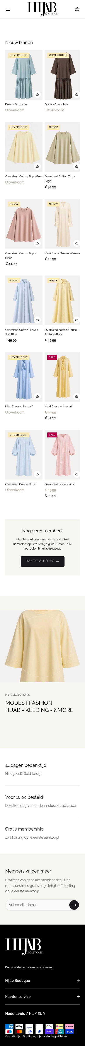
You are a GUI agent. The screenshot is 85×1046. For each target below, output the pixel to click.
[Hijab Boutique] (42, 9)
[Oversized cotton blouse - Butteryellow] (63, 300)
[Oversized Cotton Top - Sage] (63, 147)
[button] (8, 9)
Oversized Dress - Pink (59, 484)
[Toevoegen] (37, 94)
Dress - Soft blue (16, 104)
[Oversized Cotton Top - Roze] (23, 223)
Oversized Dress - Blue (20, 484)
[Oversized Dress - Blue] (23, 454)
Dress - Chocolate (56, 104)
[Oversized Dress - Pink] (63, 454)
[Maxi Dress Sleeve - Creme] (63, 223)
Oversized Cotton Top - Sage (60, 179)
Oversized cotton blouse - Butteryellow (62, 332)
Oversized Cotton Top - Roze (20, 255)
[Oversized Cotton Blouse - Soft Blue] (23, 300)
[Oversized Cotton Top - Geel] (23, 147)
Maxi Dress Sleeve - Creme (62, 253)
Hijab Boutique (17, 981)
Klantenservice (18, 997)
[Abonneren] (74, 905)
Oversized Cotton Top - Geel (23, 176)
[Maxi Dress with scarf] (23, 377)
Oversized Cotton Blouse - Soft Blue (22, 332)
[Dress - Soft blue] (23, 75)
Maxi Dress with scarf (19, 406)
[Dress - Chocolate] (63, 75)
